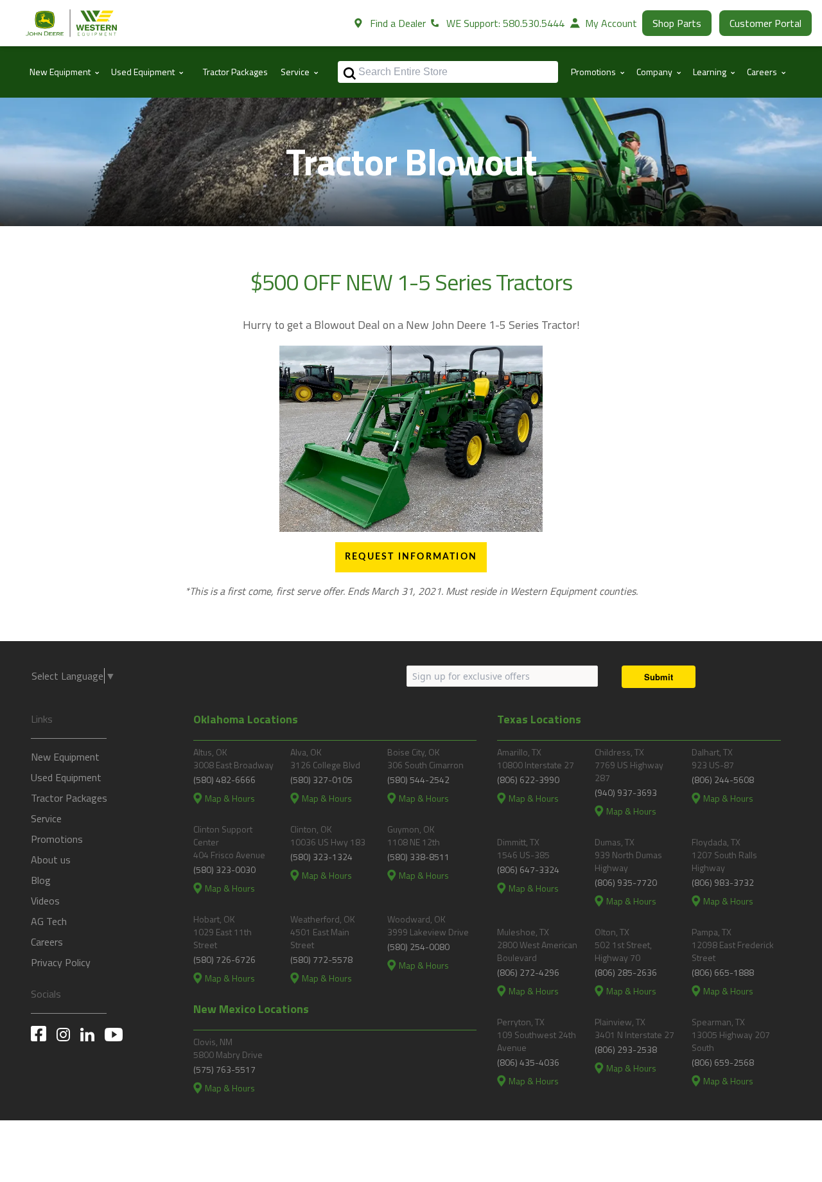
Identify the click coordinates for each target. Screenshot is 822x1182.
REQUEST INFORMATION (411, 556)
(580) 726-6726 (224, 959)
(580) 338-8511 (418, 856)
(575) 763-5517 (224, 1069)
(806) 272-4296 (528, 972)
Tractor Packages (235, 71)
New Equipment (65, 756)
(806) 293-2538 (626, 1049)
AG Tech (49, 921)
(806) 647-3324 (528, 869)
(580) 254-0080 (418, 946)
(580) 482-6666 (224, 779)
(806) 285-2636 (626, 972)
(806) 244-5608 (723, 779)
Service (46, 818)
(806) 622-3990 (528, 779)
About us (51, 859)
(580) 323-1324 (321, 856)
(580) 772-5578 (321, 959)
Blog (41, 880)
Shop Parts (676, 23)
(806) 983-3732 (723, 882)
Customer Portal (765, 23)
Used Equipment (66, 777)
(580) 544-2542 (418, 779)
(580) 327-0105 (321, 779)
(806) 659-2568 (723, 1062)
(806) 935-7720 (626, 882)
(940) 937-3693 (626, 792)
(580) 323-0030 (224, 869)
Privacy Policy (61, 962)
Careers (47, 941)
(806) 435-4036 (528, 1062)
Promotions (57, 839)
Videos (45, 900)
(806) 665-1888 (723, 972)
